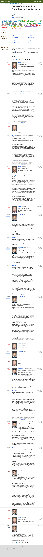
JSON (32, 553)
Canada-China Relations (13, 3)
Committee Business (15, 30)
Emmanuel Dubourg (15, 42)
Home (2, 3)
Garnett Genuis (30, 39)
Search (2, 553)
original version (16, 14)
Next (30, 59)
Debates (2, 551)
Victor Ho (13, 53)
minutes (32, 14)
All (27, 59)
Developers (29, 553)
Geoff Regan (14, 35)
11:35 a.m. (8, 508)
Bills (15, 551)
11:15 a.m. (8, 166)
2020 (19, 3)
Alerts (2, 554)
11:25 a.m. (8, 247)
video (13, 17)
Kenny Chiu (30, 40)
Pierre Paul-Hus (30, 35)
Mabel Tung (14, 51)
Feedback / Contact (30, 551)
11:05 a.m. (8, 62)
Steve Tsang (14, 47)
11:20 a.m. (8, 214)
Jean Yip (29, 42)
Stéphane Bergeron (31, 37)
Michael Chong (14, 44)
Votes (15, 552)
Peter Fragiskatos (15, 37)
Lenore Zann (14, 40)
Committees (6, 3)
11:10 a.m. (8, 124)
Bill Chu (29, 51)
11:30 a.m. (8, 351)
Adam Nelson (30, 47)
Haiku (28, 552)
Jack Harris (14, 39)
